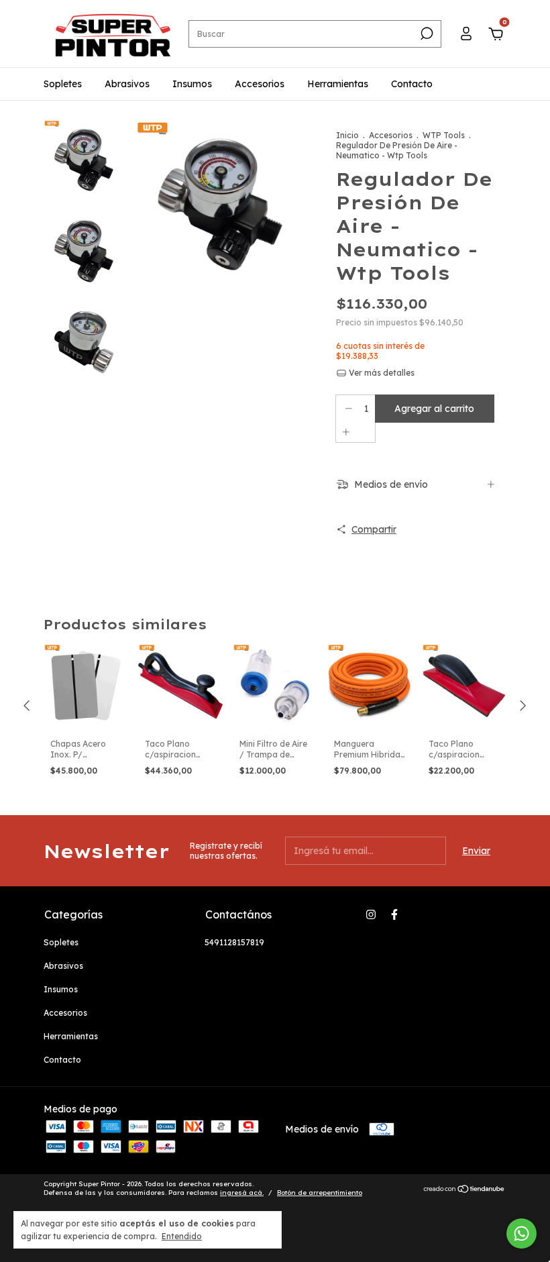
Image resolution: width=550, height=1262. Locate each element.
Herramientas (337, 84)
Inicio (347, 135)
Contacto (412, 84)
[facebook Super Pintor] (394, 914)
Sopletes (63, 84)
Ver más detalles (381, 373)
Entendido (182, 1236)
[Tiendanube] (464, 1190)
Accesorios (259, 84)
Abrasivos (127, 84)
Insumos (192, 84)
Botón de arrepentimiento (319, 1192)
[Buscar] (425, 33)
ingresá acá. (242, 1192)
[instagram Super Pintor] (371, 914)
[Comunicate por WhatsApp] (521, 1233)
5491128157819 (234, 942)
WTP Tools (444, 135)
